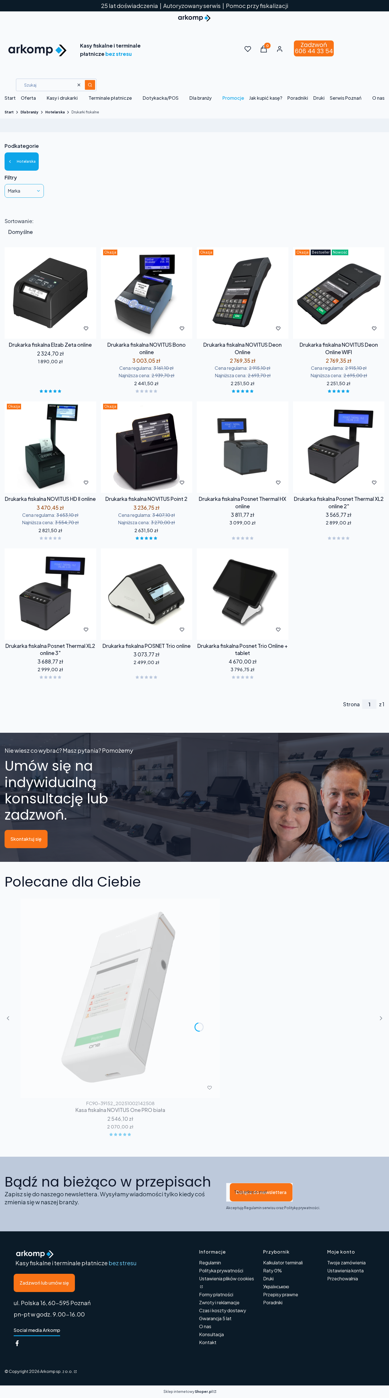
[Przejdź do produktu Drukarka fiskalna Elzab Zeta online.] (50, 293)
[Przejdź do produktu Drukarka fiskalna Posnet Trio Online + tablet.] (242, 594)
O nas (205, 1326)
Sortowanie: (19, 221)
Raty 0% (272, 1270)
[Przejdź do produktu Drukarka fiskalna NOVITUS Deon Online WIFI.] (339, 293)
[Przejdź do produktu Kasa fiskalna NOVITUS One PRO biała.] (120, 998)
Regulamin (210, 1263)
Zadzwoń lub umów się (44, 1283)
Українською (276, 1286)
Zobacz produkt (42, 328)
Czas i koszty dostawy (222, 1310)
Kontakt (207, 1342)
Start (9, 112)
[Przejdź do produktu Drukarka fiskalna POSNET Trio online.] (147, 594)
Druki (268, 1278)
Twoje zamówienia (346, 1263)
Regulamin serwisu (259, 1208)
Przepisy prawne (280, 1294)
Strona (351, 704)
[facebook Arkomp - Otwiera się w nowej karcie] (17, 1343)
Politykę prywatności (301, 1208)
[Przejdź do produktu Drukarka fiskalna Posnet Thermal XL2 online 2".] (339, 447)
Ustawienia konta (345, 1270)
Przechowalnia (342, 1278)
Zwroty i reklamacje (219, 1302)
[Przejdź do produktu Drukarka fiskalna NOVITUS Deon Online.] (242, 293)
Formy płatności (216, 1294)
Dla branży (29, 112)
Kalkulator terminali (283, 1263)
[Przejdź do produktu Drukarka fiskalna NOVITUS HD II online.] (50, 447)
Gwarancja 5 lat (215, 1318)
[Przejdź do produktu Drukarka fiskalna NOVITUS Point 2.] (147, 447)
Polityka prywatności (221, 1270)
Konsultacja (211, 1334)
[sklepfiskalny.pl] (75, 1371)
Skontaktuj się (26, 839)
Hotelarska (55, 112)
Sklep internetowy (187, 1391)
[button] (90, 85)
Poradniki (272, 1302)
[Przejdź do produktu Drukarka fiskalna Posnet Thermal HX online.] (242, 447)
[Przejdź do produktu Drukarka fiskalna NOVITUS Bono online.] (147, 293)
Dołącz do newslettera (261, 1192)
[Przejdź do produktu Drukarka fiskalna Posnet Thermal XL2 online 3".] (50, 594)
